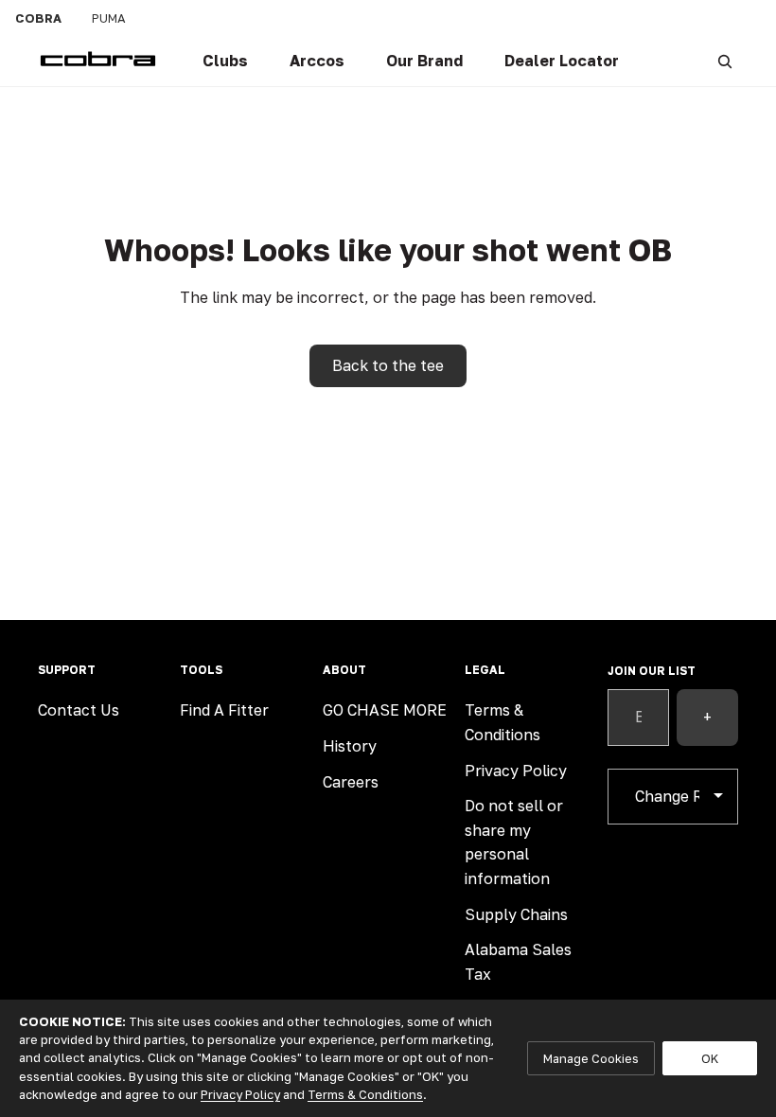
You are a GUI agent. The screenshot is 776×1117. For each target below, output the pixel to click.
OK (709, 1058)
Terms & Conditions (365, 1094)
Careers (351, 781)
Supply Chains (516, 914)
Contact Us (78, 709)
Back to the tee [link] (388, 365)
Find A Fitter (224, 709)
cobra (38, 18)
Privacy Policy (516, 770)
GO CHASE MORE (385, 709)
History (350, 745)
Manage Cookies (591, 1058)
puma (109, 18)
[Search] (725, 61)
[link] (225, 61)
